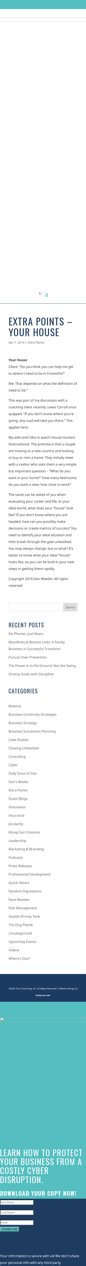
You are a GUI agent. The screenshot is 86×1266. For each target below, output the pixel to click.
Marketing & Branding (26, 849)
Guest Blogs (18, 798)
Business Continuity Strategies (33, 714)
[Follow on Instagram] (43, 4)
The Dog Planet (21, 924)
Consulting (17, 756)
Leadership (17, 840)
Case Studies (19, 739)
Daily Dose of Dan (23, 773)
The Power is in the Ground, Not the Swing (42, 665)
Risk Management (23, 908)
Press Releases (20, 866)
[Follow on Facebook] (27, 4)
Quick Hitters (19, 882)
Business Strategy (23, 723)
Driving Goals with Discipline (31, 674)
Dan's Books (18, 781)
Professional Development (30, 874)
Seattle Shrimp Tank (24, 916)
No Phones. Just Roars (26, 633)
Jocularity (16, 823)
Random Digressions (25, 891)
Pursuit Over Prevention (28, 657)
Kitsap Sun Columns (24, 832)
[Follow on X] (35, 4)
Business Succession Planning (32, 731)
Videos (14, 950)
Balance (15, 706)
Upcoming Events (22, 941)
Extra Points (36, 342)
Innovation (17, 807)
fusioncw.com (43, 995)
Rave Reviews (19, 899)
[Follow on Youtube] (59, 4)
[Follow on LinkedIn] (51, 4)
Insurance (16, 815)
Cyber (13, 765)
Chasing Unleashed (24, 748)
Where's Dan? (19, 958)
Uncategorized (20, 933)
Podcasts (16, 857)
